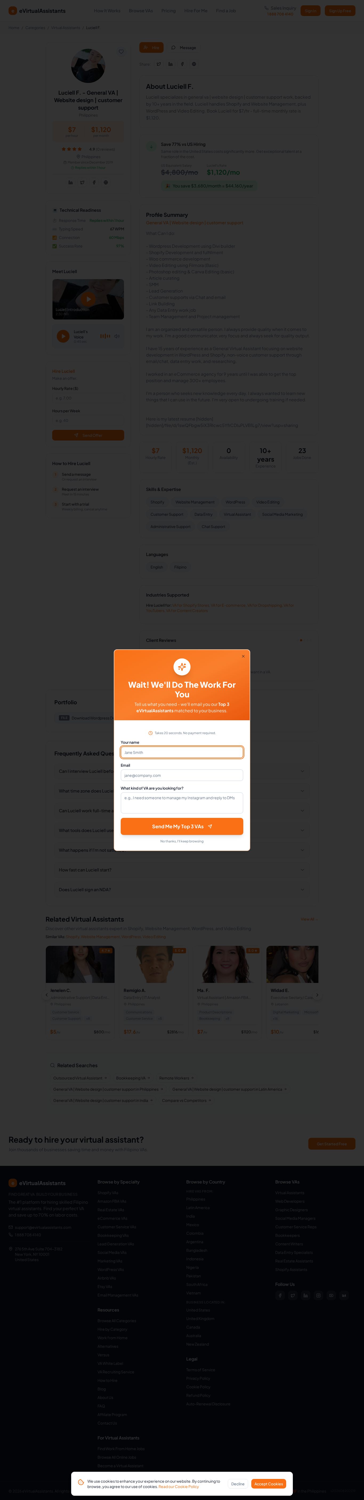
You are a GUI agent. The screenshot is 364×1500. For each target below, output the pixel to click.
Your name (130, 742)
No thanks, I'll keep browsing (182, 841)
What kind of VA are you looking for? (152, 788)
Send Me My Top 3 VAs (178, 826)
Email (125, 765)
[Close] (243, 656)
